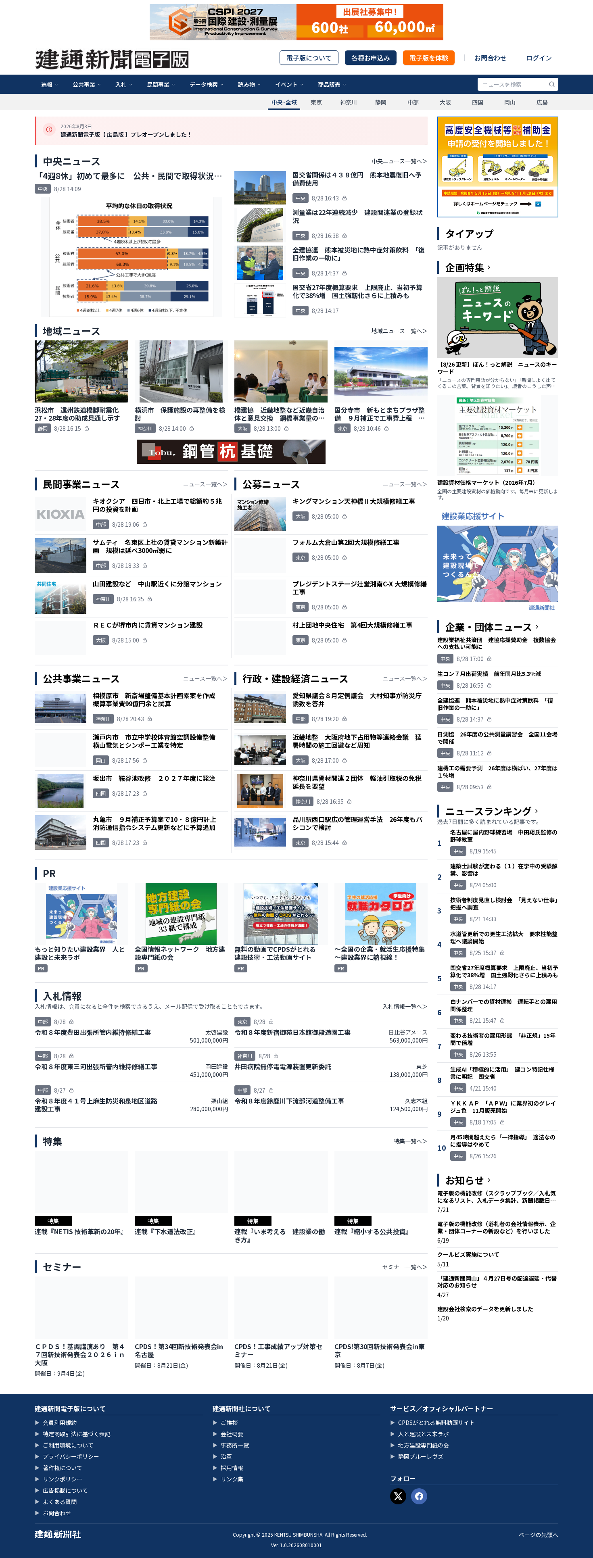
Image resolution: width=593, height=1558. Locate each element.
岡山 (510, 102)
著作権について (58, 1468)
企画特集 (464, 267)
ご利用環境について (64, 1445)
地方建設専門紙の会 (419, 1445)
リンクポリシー (58, 1479)
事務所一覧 (231, 1445)
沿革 (222, 1456)
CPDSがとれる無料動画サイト (432, 1422)
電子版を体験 (428, 58)
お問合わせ (490, 58)
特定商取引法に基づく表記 (73, 1434)
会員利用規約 (56, 1422)
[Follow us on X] (398, 1496)
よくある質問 (56, 1502)
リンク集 (228, 1479)
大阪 (445, 102)
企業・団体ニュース (488, 626)
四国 (477, 102)
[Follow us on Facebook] (419, 1496)
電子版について (309, 58)
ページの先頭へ (538, 1535)
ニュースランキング (488, 811)
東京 (316, 102)
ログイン (539, 58)
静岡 (380, 102)
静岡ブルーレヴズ (416, 1456)
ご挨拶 (225, 1422)
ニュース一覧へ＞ (205, 484)
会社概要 (228, 1434)
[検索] (551, 84)
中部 (413, 102)
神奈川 (348, 102)
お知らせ (464, 1180)
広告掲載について (61, 1490)
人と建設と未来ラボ (419, 1434)
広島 (542, 102)
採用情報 (228, 1468)
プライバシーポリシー (67, 1456)
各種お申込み (370, 58)
